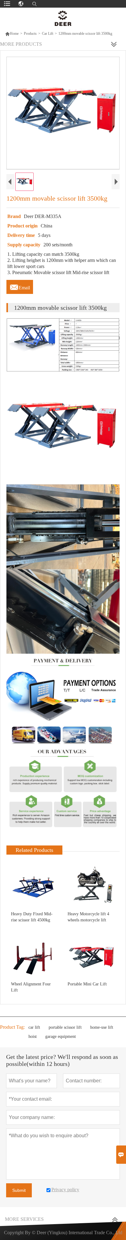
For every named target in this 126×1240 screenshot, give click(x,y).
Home (12, 33)
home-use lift (101, 1027)
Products (30, 33)
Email (19, 286)
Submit (19, 1190)
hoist (32, 1036)
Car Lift (47, 33)
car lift (34, 1027)
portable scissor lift (65, 1027)
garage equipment (60, 1036)
